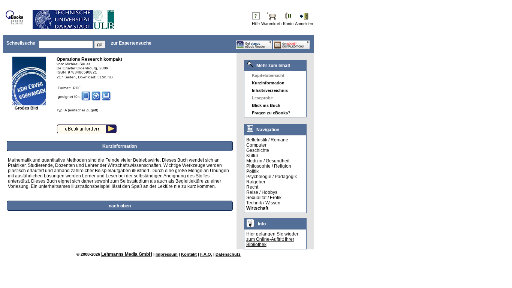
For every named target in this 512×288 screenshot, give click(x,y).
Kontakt (189, 254)
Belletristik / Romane (267, 139)
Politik (252, 171)
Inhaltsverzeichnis (270, 90)
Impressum (167, 254)
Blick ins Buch (266, 105)
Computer (256, 145)
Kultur (252, 155)
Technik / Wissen (263, 203)
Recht (252, 187)
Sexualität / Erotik (263, 197)
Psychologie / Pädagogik (271, 176)
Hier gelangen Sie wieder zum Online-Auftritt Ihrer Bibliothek (272, 239)
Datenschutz (228, 254)
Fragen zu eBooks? (271, 113)
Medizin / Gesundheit (267, 161)
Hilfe (256, 23)
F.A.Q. (206, 254)
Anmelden (304, 23)
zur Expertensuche (131, 43)
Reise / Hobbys (261, 192)
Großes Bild (26, 108)
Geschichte (257, 150)
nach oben (120, 205)
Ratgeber (255, 181)
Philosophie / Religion (268, 166)
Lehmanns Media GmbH (126, 254)
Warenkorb (271, 23)
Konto (288, 23)
